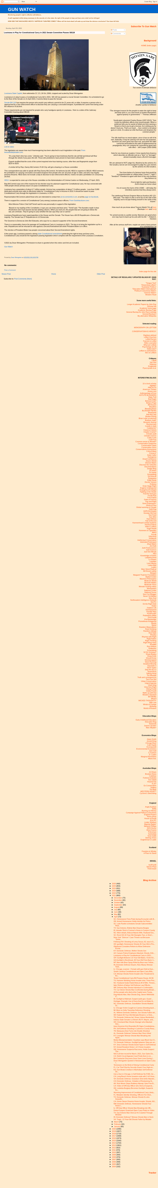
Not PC (153, 602)
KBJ (154, 554)
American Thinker (149, 389)
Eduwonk (152, 724)
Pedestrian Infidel (149, 615)
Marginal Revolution (148, 757)
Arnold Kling (151, 741)
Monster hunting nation (147, 586)
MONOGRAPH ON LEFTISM (145, 327)
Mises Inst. (152, 758)
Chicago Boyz (151, 743)
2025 (114, 886)
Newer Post (6, 274)
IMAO (154, 532)
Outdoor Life (151, 608)
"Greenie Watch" (150, 293)
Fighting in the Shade (148, 492)
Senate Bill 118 (10, 103)
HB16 (6, 180)
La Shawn (152, 559)
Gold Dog (152, 509)
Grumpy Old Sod (150, 513)
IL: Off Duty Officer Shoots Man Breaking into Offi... (133, 1108)
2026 (114, 884)
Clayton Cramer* (150, 432)
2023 (114, 891)
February (117, 1124)
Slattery (153, 787)
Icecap (153, 534)
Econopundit (151, 747)
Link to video (9, 147)
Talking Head (151, 673)
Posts (114, 30)
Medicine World (150, 581)
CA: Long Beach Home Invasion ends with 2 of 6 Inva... (134, 1076)
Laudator (153, 561)
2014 (114, 1143)
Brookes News (150, 774)
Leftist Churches (150, 337)
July (116, 910)
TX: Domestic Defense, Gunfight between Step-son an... (135, 1042)
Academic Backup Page (147, 310)
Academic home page (148, 308)
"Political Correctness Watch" (145, 291)
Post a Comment (10, 270)
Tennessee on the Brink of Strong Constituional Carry (134, 1065)
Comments (116, 33)
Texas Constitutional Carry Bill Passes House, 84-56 (133, 978)
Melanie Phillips (150, 826)
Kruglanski (152, 366)
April (116, 917)
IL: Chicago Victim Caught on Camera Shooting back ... (135, 1008)
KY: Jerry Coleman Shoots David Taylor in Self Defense (135, 1045)
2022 (114, 893)
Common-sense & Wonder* (145, 441)
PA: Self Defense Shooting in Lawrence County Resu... (134, 1029)
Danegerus (152, 457)
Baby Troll (152, 397)
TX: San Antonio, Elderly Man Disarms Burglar (131, 928)
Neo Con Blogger (149, 594)
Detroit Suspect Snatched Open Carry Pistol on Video (134, 1110)
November (118, 900)
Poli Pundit (152, 617)
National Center (150, 590)
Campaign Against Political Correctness (141, 813)
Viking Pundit (151, 689)
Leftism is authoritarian (147, 351)
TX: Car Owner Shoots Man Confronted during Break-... (135, 990)
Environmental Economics (146, 749)
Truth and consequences (146, 677)
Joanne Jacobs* (150, 726)
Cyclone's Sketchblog (148, 793)
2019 (114, 1131)
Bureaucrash (151, 424)
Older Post (101, 274)
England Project (150, 815)
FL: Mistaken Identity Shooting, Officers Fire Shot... (133, 1095)
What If (153, 699)
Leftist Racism (151, 339)
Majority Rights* (150, 824)
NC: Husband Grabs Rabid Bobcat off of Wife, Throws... (135, 983)
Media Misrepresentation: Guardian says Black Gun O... (135, 1040)
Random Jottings (149, 631)
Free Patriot (151, 498)
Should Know (151, 658)
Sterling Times (150, 838)
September (118, 905)
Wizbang (153, 706)
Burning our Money (149, 811)
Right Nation (151, 639)
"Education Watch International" (144, 289)
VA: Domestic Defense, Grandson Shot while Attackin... (134, 1079)
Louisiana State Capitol (13, 93)
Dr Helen (152, 470)
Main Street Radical (148, 569)
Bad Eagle (152, 399)
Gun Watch (8, 247)
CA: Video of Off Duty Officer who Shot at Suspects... (133, 1086)
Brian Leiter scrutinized (147, 418)
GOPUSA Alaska (149, 511)
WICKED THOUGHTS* (147, 700)
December (118, 898)
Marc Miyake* (151, 728)
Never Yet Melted (149, 596)
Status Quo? (151, 349)
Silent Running (150, 662)
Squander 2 (151, 666)
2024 (114, 888)
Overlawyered (151, 610)
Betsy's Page (151, 403)
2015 (114, 1141)
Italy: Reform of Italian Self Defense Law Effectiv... (132, 985)
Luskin (153, 567)
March (116, 1122)
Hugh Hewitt (151, 528)
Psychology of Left (149, 347)
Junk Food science (149, 548)
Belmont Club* (150, 401)
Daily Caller (151, 455)
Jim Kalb (153, 546)
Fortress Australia (149, 778)
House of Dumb (150, 818)
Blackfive (152, 407)
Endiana (153, 484)
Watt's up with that (149, 693)
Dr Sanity (152, 472)
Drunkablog (151, 474)
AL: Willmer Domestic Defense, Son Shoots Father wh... (135, 1013)
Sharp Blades (151, 654)
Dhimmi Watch (150, 463)
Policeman (152, 832)
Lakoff (154, 360)
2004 (114, 1166)
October (117, 902)
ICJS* (154, 784)
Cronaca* (152, 453)
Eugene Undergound (148, 488)
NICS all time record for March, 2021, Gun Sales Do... (134, 1054)
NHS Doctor (151, 828)
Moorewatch (151, 588)
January (117, 1126)
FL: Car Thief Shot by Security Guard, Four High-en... (134, 1067)
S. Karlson (152, 753)
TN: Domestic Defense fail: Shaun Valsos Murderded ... (135, 1017)
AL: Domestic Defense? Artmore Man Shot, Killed (132, 1033)
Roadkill (153, 644)
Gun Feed (152, 515)
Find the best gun (149, 494)
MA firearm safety (149, 571)
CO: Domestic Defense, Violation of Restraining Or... (133, 1081)
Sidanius (153, 364)
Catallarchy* (151, 428)
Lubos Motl (152, 565)
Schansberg (151, 650)
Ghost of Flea (151, 505)
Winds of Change (149, 704)
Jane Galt (152, 751)
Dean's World (151, 461)
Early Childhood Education (146, 720)
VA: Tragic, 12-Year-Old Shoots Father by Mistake (132, 1119)
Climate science (150, 436)
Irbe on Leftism (150, 353)
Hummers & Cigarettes (147, 530)
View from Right (150, 687)
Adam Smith (151, 739)
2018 (114, 1134)
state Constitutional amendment (50, 234)
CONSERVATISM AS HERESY (144, 331)
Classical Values (149, 430)
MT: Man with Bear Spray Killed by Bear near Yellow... (134, 962)
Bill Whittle (152, 697)
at (61, 197)
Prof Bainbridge (150, 619)
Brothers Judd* (150, 420)
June (116, 912)
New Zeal (152, 598)
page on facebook (91, 197)
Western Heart (150, 295)
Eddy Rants (151, 480)
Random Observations (147, 627)
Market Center (151, 577)
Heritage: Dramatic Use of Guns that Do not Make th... (134, 1001)
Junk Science (151, 550)
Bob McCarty (151, 414)
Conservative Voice (148, 447)
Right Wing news (149, 643)
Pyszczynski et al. (149, 368)
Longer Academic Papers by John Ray (141, 304)
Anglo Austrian (150, 807)
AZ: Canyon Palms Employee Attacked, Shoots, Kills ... (134, 953)
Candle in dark (150, 426)
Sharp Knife (151, 656)
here (154, 207)
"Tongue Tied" (151, 283)
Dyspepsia (152, 478)
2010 (114, 1152)
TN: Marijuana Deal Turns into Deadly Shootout (132, 1031)
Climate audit (151, 434)
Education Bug (150, 722)
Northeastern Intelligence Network (143, 600)
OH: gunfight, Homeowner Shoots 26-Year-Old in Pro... (134, 944)
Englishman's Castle (148, 840)
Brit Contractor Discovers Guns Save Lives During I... (134, 1058)
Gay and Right (150, 501)
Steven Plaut (151, 867)
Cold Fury (152, 440)
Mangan (153, 573)
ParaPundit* (151, 614)
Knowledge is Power (148, 556)
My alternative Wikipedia (147, 316)
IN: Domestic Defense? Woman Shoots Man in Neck (133, 1117)
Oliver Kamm (151, 830)
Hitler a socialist (150, 343)
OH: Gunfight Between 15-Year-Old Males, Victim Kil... (134, 958)
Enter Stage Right (149, 486)
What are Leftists (150, 345)
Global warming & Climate (146, 507)
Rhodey (153, 635)
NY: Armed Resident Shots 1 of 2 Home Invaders (132, 1047)
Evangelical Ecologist (148, 490)
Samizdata (152, 834)
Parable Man (151, 612)
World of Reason (149, 708)
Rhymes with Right (149, 637)
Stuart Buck (151, 671)
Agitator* (153, 385)
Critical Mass (151, 451)
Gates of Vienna (150, 499)
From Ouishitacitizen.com (79, 200)
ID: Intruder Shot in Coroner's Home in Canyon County (134, 930)
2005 (114, 1164)
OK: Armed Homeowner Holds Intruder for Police (132, 921)
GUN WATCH (21, 9)
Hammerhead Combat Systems (144, 523)
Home (53, 274)
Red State (152, 633)
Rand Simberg (150, 629)
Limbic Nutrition (150, 822)
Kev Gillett (152, 780)
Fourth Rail (152, 496)
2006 (114, 1162)
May (116, 914)
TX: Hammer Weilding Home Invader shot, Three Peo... (135, 980)
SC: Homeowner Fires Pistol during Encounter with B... (134, 919)
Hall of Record (150, 521)
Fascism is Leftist (149, 341)
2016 (114, 1138)
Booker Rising (150, 416)
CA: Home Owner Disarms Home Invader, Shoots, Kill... (135, 1101)
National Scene (150, 592)
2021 (114, 895)
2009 (114, 1155)
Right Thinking (150, 641)
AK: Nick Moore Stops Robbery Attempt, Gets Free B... (134, 1083)
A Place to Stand (150, 853)
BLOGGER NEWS (149, 411)
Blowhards (152, 413)
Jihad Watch (151, 544)
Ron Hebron (151, 646)
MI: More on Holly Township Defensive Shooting (132, 1010)
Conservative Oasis (148, 445)
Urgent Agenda (150, 683)
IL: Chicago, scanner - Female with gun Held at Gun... (134, 969)
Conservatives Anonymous (146, 449)
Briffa (154, 809)
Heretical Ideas (150, 525)
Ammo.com (152, 391)
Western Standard (149, 695)
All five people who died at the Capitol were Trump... (133, 992)
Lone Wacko (151, 563)
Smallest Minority (149, 664)
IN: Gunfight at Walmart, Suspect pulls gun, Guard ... (133, 999)
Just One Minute (150, 552)
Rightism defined (149, 335)
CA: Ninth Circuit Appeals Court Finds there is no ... (133, 1056)
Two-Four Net (151, 679)
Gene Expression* (149, 503)
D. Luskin (152, 755)
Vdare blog (152, 685)
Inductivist (152, 536)
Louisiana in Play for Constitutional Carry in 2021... (133, 955)
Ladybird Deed (150, 557)
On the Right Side (149, 604)
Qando (153, 623)
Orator (154, 606)
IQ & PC (153, 820)
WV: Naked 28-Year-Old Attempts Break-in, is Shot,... (134, 1015)
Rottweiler (152, 648)
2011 (114, 1150)
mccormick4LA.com (69, 197)
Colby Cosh (151, 438)
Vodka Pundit (151, 691)
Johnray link (151, 306)
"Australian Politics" (148, 287)
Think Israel (151, 869)
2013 (114, 1145)
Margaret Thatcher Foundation (144, 575)
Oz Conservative (150, 786)
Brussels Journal (149, 422)
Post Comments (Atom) (23, 279)
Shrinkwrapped (150, 660)
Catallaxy (152, 776)
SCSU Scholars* (149, 652)
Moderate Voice (150, 585)
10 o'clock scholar (149, 384)
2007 (114, 1159)
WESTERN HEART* (148, 791)
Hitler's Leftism (150, 527)
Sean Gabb (152, 836)
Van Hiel (153, 362)
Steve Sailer (151, 668)
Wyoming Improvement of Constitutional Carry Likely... (134, 1092)
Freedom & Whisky (149, 851)
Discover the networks (147, 465)
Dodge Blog (151, 469)
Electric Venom (150, 482)
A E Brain (152, 772)
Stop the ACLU (150, 670)
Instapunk (152, 538)
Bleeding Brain (150, 409)
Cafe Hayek (151, 745)
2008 (114, 1157)
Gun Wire (152, 517)
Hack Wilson (151, 519)
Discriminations (150, 467)
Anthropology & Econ (148, 393)
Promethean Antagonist (147, 621)
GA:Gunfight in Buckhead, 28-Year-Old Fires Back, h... (134, 960)
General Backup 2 (149, 314)
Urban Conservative (148, 681)
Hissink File (151, 782)
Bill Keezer (152, 405)
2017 (114, 1136)
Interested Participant (148, 542)
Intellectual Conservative (146, 540)
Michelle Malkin (150, 583)
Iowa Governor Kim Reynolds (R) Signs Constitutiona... (134, 1026)
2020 (114, 1129)
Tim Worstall (151, 675)
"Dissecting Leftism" (148, 285)
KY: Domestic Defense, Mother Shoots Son (130, 951)
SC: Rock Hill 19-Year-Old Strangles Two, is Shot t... (133, 935)
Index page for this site (147, 271)
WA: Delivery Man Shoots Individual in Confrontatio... (134, 987)
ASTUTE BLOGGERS (147, 395)
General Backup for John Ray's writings (141, 312)
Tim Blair (153, 789)
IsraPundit (152, 865)
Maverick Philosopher (148, 579)
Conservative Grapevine (147, 443)
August (117, 907)
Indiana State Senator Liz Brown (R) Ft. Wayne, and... (134, 1020)
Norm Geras (151, 816)
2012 (114, 1148)
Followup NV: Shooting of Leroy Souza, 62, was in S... (134, 942)
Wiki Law (152, 702)
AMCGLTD (152, 387)
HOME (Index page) (148, 45)
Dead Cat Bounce (149, 459)
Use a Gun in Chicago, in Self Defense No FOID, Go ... (134, 1074)
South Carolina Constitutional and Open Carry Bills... (134, 971)
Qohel (154, 625)
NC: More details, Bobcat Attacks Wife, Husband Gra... (134, 933)
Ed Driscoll (152, 476)
